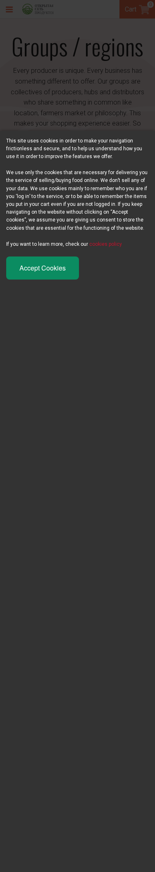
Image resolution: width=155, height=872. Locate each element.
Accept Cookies (42, 268)
